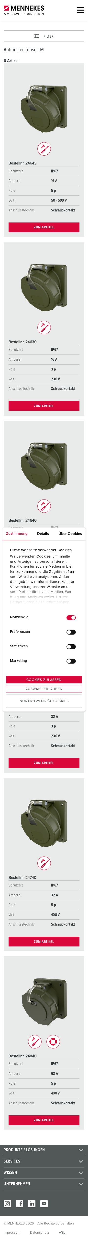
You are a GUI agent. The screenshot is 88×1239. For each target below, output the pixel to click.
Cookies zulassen (43, 679)
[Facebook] (19, 1203)
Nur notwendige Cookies (44, 701)
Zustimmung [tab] (17, 533)
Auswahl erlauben (43, 689)
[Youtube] (44, 1203)
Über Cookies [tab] (70, 533)
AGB (62, 1232)
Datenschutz (39, 1232)
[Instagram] (7, 1203)
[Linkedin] (31, 1203)
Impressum (12, 1232)
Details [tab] (43, 533)
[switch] (71, 632)
